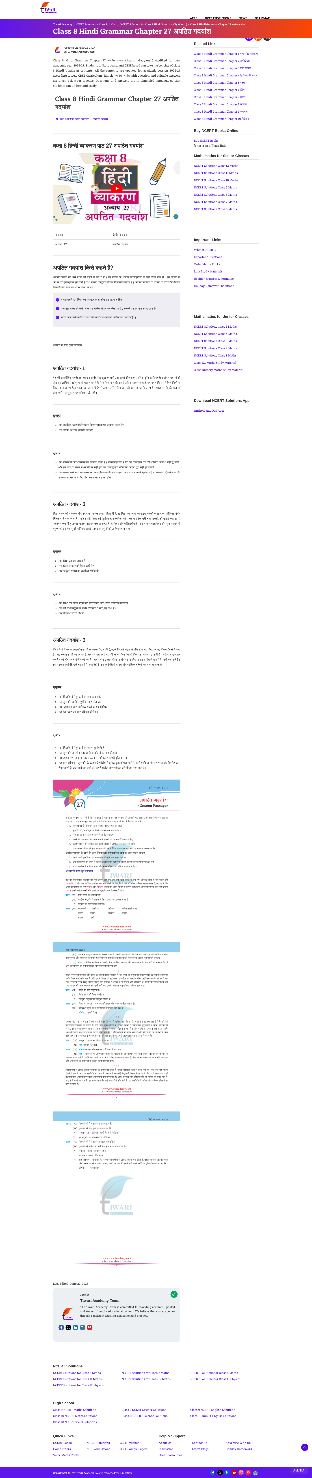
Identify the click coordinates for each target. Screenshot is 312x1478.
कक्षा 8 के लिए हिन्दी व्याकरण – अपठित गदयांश (84, 119)
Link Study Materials (208, 271)
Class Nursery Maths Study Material (218, 370)
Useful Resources (170, 1455)
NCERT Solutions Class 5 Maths (215, 326)
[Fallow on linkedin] (75, 1327)
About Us (165, 1443)
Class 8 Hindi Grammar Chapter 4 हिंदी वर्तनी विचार (225, 75)
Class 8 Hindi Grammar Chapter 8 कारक (220, 104)
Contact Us (199, 1443)
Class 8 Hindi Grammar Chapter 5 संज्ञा (219, 82)
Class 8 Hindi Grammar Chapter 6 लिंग (219, 90)
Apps (193, 18)
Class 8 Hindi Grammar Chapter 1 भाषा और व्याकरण (226, 53)
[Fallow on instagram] (82, 1327)
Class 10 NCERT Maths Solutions (75, 1416)
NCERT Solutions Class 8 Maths (215, 194)
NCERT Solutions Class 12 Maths (216, 165)
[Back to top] (304, 1447)
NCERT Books (62, 1443)
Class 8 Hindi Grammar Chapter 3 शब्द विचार (222, 68)
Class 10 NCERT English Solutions (213, 1416)
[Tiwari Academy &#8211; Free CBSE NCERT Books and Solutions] (48, 7)
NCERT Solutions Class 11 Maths (216, 173)
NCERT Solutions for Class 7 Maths (145, 1373)
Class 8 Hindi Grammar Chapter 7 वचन (219, 97)
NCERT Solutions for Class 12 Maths (146, 1379)
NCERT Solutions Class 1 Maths (215, 355)
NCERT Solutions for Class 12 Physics (78, 1385)
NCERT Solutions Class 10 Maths (216, 180)
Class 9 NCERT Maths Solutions (74, 1410)
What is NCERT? (205, 250)
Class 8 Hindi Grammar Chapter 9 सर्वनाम (221, 111)
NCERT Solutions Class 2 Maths (215, 348)
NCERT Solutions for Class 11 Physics (215, 1379)
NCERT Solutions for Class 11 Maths (77, 1379)
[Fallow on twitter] (68, 1327)
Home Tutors (62, 1449)
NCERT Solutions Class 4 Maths (215, 334)
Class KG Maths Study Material (215, 362)
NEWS (243, 18)
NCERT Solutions (218, 18)
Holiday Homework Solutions (214, 286)
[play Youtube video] (116, 188)
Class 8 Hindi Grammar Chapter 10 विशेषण (221, 119)
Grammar (262, 18)
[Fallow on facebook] (61, 1327)
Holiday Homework (239, 1449)
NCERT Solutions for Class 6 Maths (77, 1373)
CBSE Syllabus (129, 1443)
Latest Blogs (200, 1449)
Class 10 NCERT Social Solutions (75, 1422)
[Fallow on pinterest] (89, 1327)
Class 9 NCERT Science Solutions (144, 1410)
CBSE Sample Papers (134, 1449)
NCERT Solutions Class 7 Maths (215, 202)
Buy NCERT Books (206, 140)
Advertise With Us (238, 1443)
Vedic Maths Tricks (207, 264)
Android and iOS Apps (209, 410)
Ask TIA (298, 1470)
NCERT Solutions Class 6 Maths (215, 209)
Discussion (166, 1449)
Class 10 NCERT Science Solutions (145, 1416)
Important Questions (208, 257)
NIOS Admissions (98, 1449)
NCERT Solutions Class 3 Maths (215, 341)
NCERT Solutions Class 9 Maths (215, 187)
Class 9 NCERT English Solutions (212, 1410)
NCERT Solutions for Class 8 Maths (214, 1373)
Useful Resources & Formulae (214, 278)
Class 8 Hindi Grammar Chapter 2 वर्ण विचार (222, 61)
